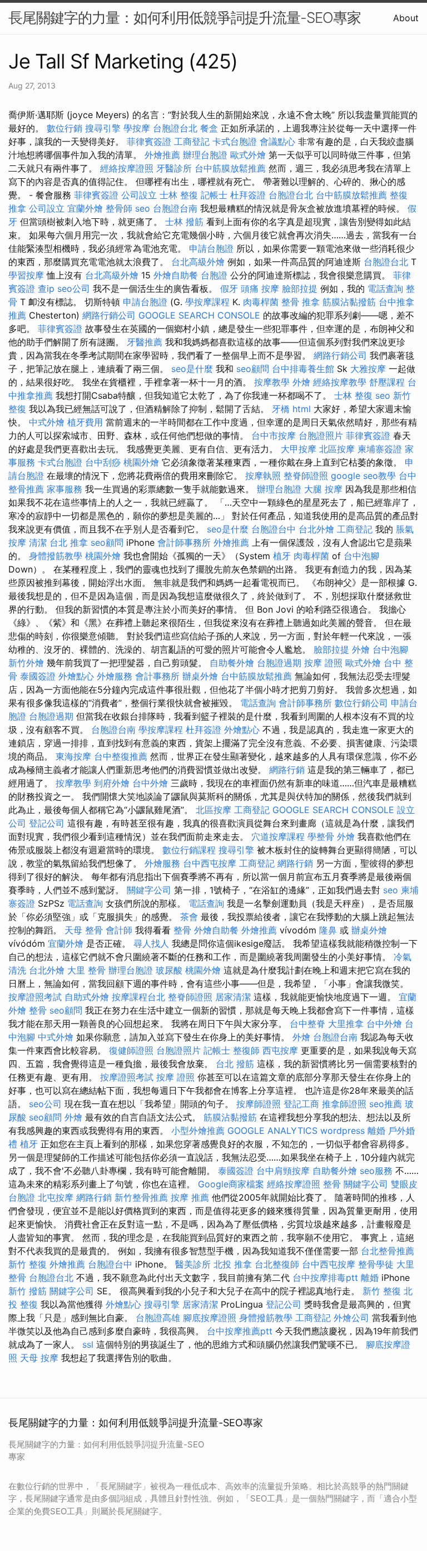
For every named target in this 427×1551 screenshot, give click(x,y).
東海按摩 (73, 756)
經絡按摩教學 (339, 382)
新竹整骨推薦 (141, 1197)
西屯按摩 (280, 1050)
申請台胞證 (211, 248)
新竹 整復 (27, 1264)
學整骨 (320, 836)
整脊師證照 (306, 475)
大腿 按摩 (323, 489)
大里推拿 (346, 1023)
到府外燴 (112, 783)
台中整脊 (307, 1023)
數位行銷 (64, 128)
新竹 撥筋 (27, 1290)
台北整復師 (277, 1264)
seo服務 (376, 1170)
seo (142, 208)
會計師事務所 (184, 542)
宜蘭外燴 (85, 208)
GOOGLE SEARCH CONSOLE (199, 315)
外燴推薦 (162, 154)
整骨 (182, 930)
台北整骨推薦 (387, 1250)
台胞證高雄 (158, 1317)
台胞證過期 (279, 662)
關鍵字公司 (149, 890)
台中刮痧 (103, 462)
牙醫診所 (174, 168)
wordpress (342, 1130)
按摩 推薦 (190, 1197)
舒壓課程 (387, 382)
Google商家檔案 (231, 1184)
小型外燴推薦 (198, 1130)
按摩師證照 (258, 1103)
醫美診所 (193, 1264)
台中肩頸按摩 (283, 1170)
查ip (46, 288)
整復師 (246, 1050)
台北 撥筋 (235, 1063)
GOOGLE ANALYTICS (272, 1130)
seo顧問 (252, 368)
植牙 (282, 555)
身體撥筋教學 (55, 555)
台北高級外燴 (198, 261)
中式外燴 (46, 422)
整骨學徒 (376, 1264)
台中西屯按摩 (209, 863)
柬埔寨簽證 (380, 448)
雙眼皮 (404, 1184)
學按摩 (136, 128)
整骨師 (119, 208)
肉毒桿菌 (261, 301)
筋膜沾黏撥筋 (349, 301)
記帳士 (214, 194)
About (406, 17)
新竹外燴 (26, 662)
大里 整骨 (86, 970)
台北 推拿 (68, 542)
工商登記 (192, 141)
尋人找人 (151, 943)
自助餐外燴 (232, 662)
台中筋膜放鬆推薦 (230, 168)
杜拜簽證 (248, 194)
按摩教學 (272, 382)
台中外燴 (150, 783)
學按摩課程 (207, 301)
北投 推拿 (233, 1264)
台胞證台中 (273, 529)
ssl (87, 1344)
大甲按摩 (298, 448)
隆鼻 (328, 930)
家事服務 (64, 489)
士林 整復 (179, 194)
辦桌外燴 (200, 676)
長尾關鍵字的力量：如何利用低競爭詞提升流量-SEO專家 (184, 17)
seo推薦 (385, 1103)
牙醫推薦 (144, 342)
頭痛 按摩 (260, 288)
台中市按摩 (273, 435)
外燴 (301, 382)
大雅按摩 (368, 368)
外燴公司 (351, 1317)
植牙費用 (85, 422)
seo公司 (73, 288)
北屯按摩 (55, 1197)
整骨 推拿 (300, 301)
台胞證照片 (321, 435)
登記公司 (46, 823)
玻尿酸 (169, 970)
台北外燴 (316, 529)
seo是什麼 (192, 368)
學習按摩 (26, 275)
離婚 (376, 1130)
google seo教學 (363, 475)
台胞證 (214, 275)
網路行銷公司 (109, 315)
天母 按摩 (39, 1357)
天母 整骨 (83, 930)
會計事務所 (157, 676)
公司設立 (139, 194)
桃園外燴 (141, 462)
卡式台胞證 (234, 141)
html (301, 408)
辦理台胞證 (205, 154)
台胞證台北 (175, 128)
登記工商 (301, 1103)
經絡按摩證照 (126, 168)
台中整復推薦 (120, 756)
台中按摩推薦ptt (239, 1331)
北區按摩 (337, 448)
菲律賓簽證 (149, 141)
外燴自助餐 (175, 275)
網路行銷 (287, 769)
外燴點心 (76, 676)
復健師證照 (131, 1050)
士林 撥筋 (184, 221)
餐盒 (209, 128)
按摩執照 (263, 475)
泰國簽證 (38, 676)
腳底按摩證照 (209, 1317)
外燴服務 (114, 676)
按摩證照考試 (35, 996)
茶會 (189, 916)
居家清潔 (233, 996)
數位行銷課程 (189, 849)
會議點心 (277, 141)
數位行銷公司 (361, 702)
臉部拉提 (299, 288)
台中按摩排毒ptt (325, 1277)
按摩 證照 (323, 662)
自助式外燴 (86, 996)
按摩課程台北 (138, 996)
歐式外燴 (248, 154)
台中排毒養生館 (303, 368)
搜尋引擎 (103, 128)
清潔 (38, 542)
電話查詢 (385, 288)
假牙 (229, 288)
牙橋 (281, 408)
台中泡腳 (361, 555)
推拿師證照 (344, 1103)
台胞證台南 (175, 208)
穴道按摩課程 (278, 836)
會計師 (119, 930)
